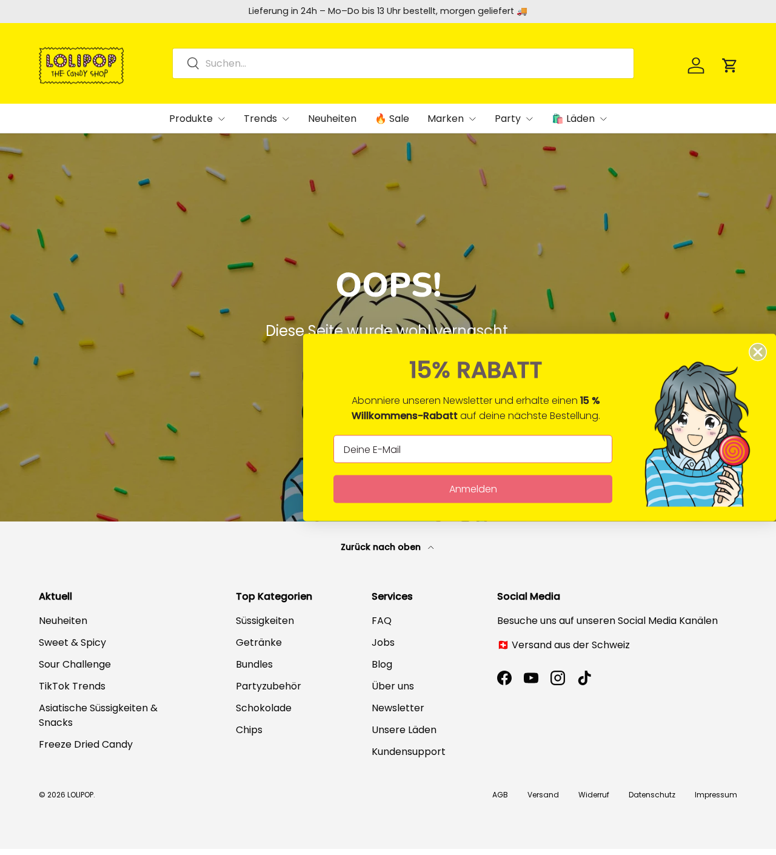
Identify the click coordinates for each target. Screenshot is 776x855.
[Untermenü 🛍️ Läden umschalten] (603, 119)
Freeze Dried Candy (86, 744)
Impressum (716, 795)
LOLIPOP (80, 795)
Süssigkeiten (265, 621)
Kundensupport (409, 752)
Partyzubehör (268, 686)
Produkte (191, 119)
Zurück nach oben (382, 547)
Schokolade (264, 708)
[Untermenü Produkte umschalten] (221, 119)
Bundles (254, 664)
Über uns (393, 686)
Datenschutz (652, 795)
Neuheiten (332, 119)
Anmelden (473, 489)
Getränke (259, 642)
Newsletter (398, 708)
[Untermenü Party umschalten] (529, 119)
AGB (500, 795)
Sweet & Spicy (72, 642)
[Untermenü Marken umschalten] (472, 119)
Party (508, 119)
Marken (445, 119)
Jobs (383, 642)
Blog (382, 664)
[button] (730, 65)
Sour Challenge (75, 664)
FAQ (382, 621)
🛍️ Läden (573, 119)
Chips (249, 730)
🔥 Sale (392, 119)
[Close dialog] (758, 352)
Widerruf (593, 795)
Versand (543, 795)
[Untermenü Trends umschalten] (285, 119)
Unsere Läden (404, 730)
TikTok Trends (72, 686)
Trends (260, 119)
